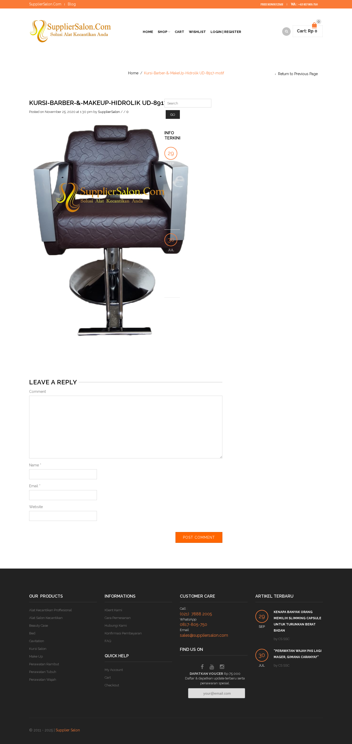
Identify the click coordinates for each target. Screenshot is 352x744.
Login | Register (226, 32)
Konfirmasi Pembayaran (123, 633)
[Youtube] (211, 667)
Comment (37, 391)
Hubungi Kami (116, 625)
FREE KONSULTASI (272, 4)
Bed (32, 633)
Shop (162, 32)
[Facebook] (202, 667)
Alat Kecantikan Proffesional (50, 610)
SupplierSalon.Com (45, 4)
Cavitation (36, 641)
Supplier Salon (68, 730)
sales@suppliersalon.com (204, 635)
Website (36, 507)
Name (35, 465)
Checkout (112, 685)
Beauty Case (38, 625)
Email (34, 486)
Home (148, 32)
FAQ (108, 641)
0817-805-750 (193, 624)
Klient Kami (113, 610)
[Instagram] (222, 667)
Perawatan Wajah (42, 679)
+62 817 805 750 (308, 4)
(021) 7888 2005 (196, 614)
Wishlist (197, 32)
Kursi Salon (37, 649)
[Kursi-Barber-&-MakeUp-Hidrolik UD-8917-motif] (114, 230)
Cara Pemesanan (118, 618)
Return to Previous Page (298, 74)
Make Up (36, 656)
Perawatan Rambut (44, 664)
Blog (72, 4)
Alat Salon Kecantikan (46, 618)
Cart (179, 32)
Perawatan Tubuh (42, 672)
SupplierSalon (109, 112)
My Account (114, 670)
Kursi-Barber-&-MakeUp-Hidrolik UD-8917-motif (109, 103)
